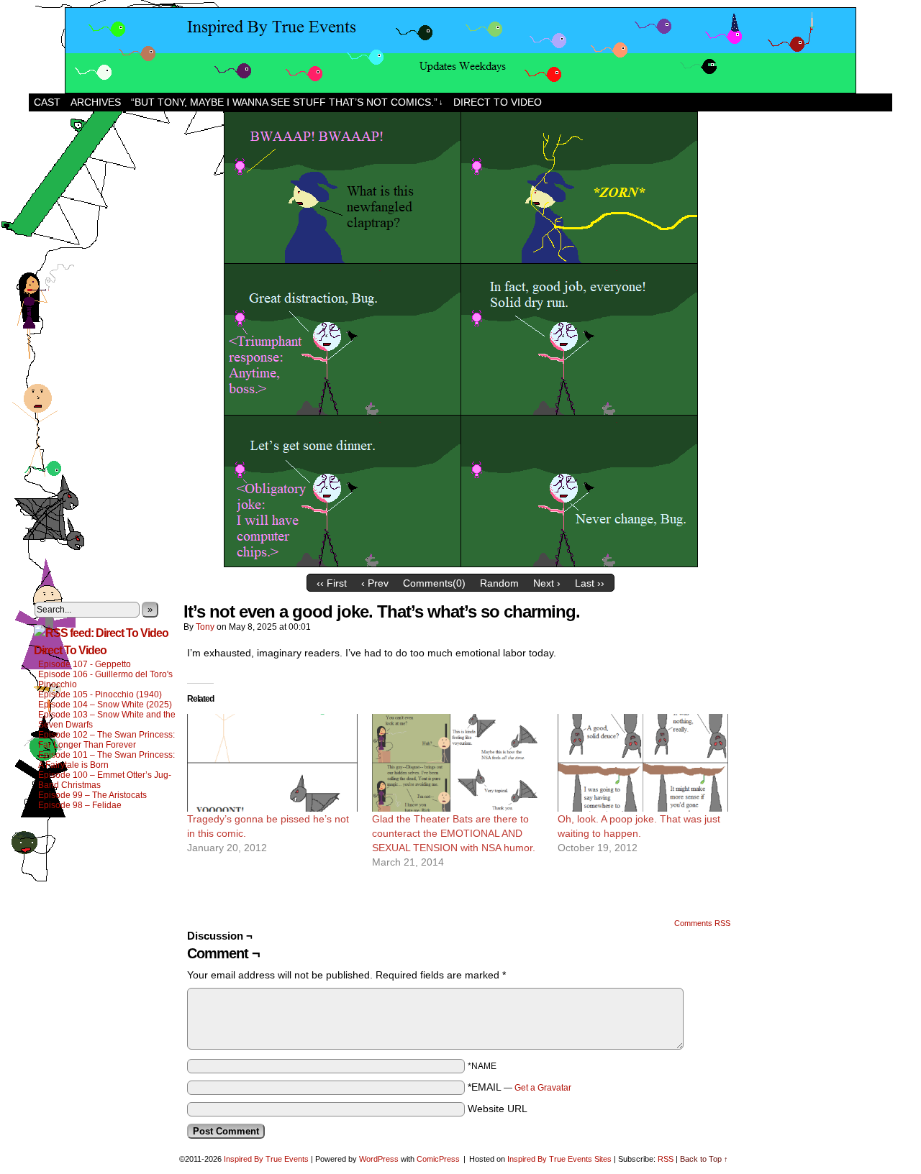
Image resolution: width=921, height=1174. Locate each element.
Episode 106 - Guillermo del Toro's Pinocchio (105, 679)
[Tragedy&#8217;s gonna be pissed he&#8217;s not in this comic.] (272, 763)
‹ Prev (375, 583)
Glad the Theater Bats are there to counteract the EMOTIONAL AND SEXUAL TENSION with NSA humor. (453, 833)
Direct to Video (497, 102)
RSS (665, 1159)
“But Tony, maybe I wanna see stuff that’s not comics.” (287, 102)
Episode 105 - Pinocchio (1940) (100, 694)
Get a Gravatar (542, 1088)
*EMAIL (519, 1087)
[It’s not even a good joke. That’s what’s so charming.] (461, 563)
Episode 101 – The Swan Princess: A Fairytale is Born (106, 760)
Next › (547, 583)
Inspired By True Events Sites (559, 1159)
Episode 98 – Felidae (80, 805)
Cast (47, 102)
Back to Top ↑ (704, 1159)
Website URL (497, 1108)
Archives (96, 102)
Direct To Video (70, 650)
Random (499, 583)
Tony (205, 627)
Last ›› (589, 583)
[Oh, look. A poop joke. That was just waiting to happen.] (643, 763)
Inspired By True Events (266, 1159)
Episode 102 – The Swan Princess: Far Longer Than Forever (106, 740)
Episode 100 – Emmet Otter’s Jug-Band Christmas (104, 780)
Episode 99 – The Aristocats (92, 795)
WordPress (379, 1159)
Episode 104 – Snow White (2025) (105, 705)
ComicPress (438, 1159)
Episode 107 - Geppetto (84, 664)
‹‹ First (332, 583)
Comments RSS (702, 923)
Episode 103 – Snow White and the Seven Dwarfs (107, 720)
